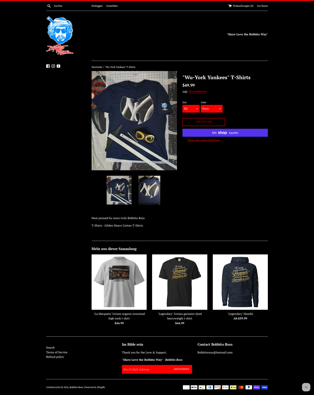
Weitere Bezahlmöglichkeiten (204, 140)
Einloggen (97, 5)
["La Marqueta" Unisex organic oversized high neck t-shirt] (119, 282)
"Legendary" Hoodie (240, 314)
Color (203, 102)
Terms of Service (56, 352)
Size (184, 102)
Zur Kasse (262, 5)
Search (50, 347)
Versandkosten (198, 91)
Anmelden (112, 5)
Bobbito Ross (76, 387)
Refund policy (55, 357)
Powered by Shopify (94, 387)
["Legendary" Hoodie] (240, 282)
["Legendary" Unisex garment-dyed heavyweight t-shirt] (179, 282)
